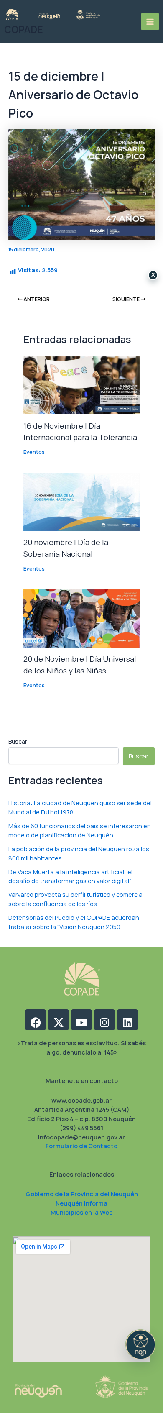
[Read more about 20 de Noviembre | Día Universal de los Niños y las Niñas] (81, 617)
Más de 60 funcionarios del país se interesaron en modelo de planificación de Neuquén (79, 830)
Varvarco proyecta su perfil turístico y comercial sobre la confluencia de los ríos (76, 899)
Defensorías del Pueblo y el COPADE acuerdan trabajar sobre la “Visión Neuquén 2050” (73, 922)
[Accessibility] (140, 1344)
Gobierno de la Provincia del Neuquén (81, 1194)
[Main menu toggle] (150, 22)
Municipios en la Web (82, 1212)
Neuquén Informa (81, 1203)
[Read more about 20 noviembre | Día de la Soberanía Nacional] (81, 501)
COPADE (23, 29)
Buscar (17, 741)
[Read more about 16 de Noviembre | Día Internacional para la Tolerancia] (81, 384)
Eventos (34, 452)
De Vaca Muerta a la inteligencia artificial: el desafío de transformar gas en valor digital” (70, 876)
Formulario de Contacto (81, 1146)
